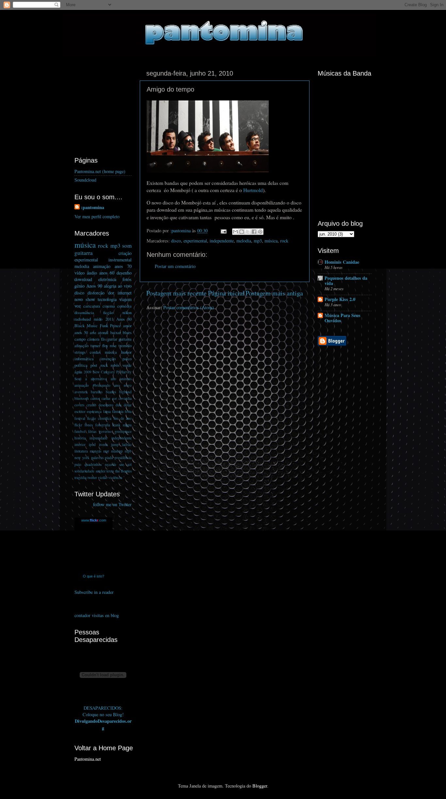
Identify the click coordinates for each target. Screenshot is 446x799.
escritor (80, 411)
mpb (128, 451)
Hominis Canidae (342, 261)
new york (81, 457)
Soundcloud (85, 180)
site (121, 464)
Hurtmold (253, 189)
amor (127, 325)
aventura (81, 391)
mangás (95, 451)
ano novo (123, 385)
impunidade (98, 437)
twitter (92, 477)
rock (284, 241)
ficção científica (99, 418)
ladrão (127, 444)
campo (80, 339)
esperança (94, 411)
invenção (108, 359)
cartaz (106, 398)
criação (125, 253)
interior (80, 444)
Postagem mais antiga (274, 293)
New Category (104, 371)
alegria (110, 286)
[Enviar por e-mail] (235, 231)
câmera (93, 339)
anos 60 (107, 273)
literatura (81, 451)
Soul (77, 378)
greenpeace (123, 431)
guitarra (83, 253)
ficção (108, 312)
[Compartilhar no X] (248, 231)
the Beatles (123, 471)
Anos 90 (94, 286)
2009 (87, 371)
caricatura (91, 306)
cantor (95, 398)
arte (93, 332)
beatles (111, 391)
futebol (79, 431)
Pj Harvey (124, 371)
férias (92, 431)
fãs (103, 339)
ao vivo (125, 286)
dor (111, 293)
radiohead (82, 319)
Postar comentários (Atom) (188, 307)
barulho (97, 391)
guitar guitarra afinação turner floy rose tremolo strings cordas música (103, 345)
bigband (125, 391)
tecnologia (107, 299)
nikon (127, 312)
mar (106, 451)
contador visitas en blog (96, 615)
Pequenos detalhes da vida (346, 281)
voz (77, 306)
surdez (100, 471)
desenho (124, 273)
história (80, 437)
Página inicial (226, 293)
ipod (92, 444)
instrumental (120, 260)
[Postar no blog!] (241, 231)
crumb (91, 404)
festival (79, 418)
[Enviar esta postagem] (223, 230)
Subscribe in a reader (94, 592)
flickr (78, 424)
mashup (117, 451)
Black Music (86, 325)
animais (126, 378)
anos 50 (81, 332)
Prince (115, 325)
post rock (98, 365)
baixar (115, 332)
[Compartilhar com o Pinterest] (260, 231)
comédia (124, 306)
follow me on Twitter (112, 504)
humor (126, 352)
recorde (110, 464)
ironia (103, 444)
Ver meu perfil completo (96, 216)
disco (176, 241)
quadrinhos (93, 464)
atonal (103, 332)
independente (222, 241)
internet (125, 293)
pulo (77, 464)
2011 (109, 319)
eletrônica (107, 279)
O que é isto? (93, 576)
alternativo (99, 378)
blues (127, 332)
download (83, 279)
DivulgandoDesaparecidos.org (103, 724)
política (81, 365)
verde (127, 365)
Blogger (259, 786)
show (90, 299)
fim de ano (123, 418)
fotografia (102, 424)
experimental (195, 241)
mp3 (258, 241)
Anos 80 (124, 319)
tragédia (80, 477)
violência (115, 477)
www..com (93, 520)
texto (110, 471)
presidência (123, 457)
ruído (98, 319)
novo (78, 299)
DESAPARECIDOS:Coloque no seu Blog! (103, 711)
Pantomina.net (87, 759)
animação (101, 266)
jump (115, 444)
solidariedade (84, 471)
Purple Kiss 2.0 (340, 299)
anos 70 (123, 266)
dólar (128, 404)
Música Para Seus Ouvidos (342, 318)
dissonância (84, 312)
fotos (127, 279)
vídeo (79, 273)
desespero (106, 404)
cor (114, 398)
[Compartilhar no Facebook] (254, 231)
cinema (109, 306)
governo (105, 431)
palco (127, 359)
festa (128, 411)
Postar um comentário (175, 266)
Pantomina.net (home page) (99, 171)
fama (107, 411)
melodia (243, 241)
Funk (104, 325)
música (271, 241)
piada (109, 457)
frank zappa (122, 424)
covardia (125, 398)
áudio (92, 273)
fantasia (117, 411)
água (78, 372)
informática (84, 359)
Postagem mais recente (176, 293)
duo (118, 404)
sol (129, 464)
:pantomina (92, 207)
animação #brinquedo (92, 385)
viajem (125, 299)
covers (79, 404)
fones (89, 424)
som (127, 245)
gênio (79, 286)
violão (102, 477)
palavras (97, 457)
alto (113, 378)
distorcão (96, 293)
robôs (115, 365)
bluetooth (81, 398)
